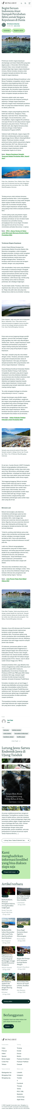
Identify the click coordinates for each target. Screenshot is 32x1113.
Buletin (7, 1026)
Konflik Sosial (21, 737)
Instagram (20, 1075)
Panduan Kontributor (23, 1059)
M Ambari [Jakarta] (13, 24)
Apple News (20, 1099)
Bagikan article (18, 30)
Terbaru (4, 1064)
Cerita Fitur (5, 1061)
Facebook (20, 1083)
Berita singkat (6, 1059)
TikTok (19, 1088)
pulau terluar (17, 25)
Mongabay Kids (6, 1075)
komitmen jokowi (8, 737)
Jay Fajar (10, 720)
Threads (19, 1086)
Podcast (4, 1051)
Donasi (19, 1053)
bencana (6, 730)
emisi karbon (7, 733)
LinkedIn (19, 1072)
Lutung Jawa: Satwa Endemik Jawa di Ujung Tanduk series (17, 840)
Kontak (19, 1051)
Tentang (19, 1048)
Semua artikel (8, 1001)
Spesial (4, 1056)
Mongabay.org (6, 1078)
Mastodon (20, 1094)
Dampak (19, 1064)
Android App (20, 1097)
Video (3, 1048)
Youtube (19, 1078)
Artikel (4, 1053)
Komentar (7, 30)
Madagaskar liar (6, 1072)
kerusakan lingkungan (21, 733)
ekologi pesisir (16, 730)
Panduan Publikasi (22, 1061)
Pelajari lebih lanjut (9, 872)
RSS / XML (20, 1091)
